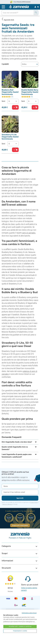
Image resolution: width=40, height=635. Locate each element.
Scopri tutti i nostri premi (20, 525)
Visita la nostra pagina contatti (29, 589)
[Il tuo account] (35, 7)
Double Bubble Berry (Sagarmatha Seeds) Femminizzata (29, 92)
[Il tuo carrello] (38, 7)
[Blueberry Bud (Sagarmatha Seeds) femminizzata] (10, 79)
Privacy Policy (33, 502)
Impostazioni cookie (20, 631)
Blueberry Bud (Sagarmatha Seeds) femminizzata (10, 92)
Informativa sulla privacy (29, 613)
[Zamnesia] (19, 6)
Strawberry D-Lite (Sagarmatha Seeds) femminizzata (10, 137)
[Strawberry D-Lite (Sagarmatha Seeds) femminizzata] (10, 124)
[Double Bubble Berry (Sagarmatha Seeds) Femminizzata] (29, 79)
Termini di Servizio (7, 504)
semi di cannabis (28, 233)
